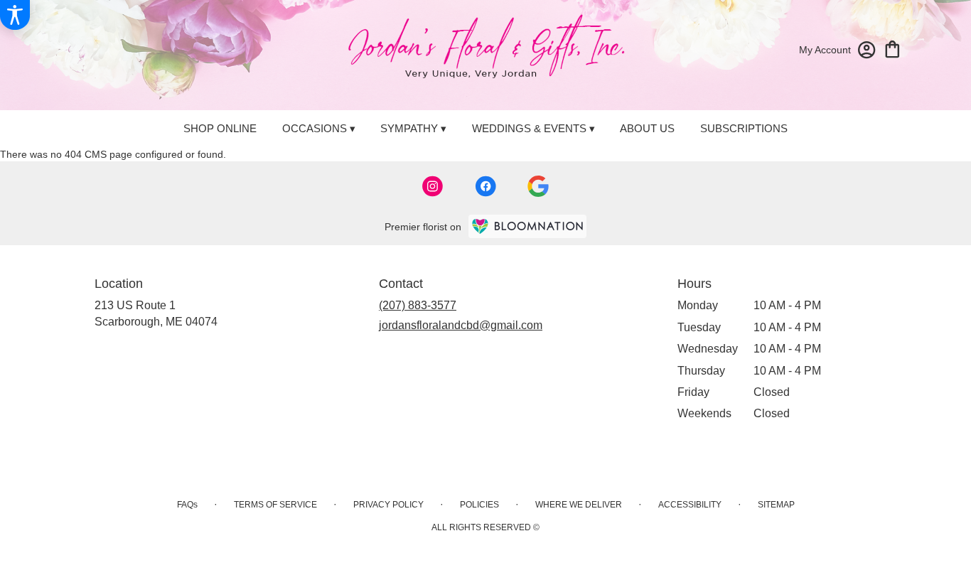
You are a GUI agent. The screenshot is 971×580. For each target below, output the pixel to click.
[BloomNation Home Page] (527, 226)
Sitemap (776, 505)
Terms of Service (275, 505)
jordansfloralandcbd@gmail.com (460, 325)
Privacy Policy (388, 505)
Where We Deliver (578, 505)
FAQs (187, 505)
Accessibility (689, 505)
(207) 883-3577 (417, 305)
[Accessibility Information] (15, 15)
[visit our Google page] (538, 186)
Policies (479, 505)
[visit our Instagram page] (433, 186)
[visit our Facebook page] (485, 186)
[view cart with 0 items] (892, 48)
